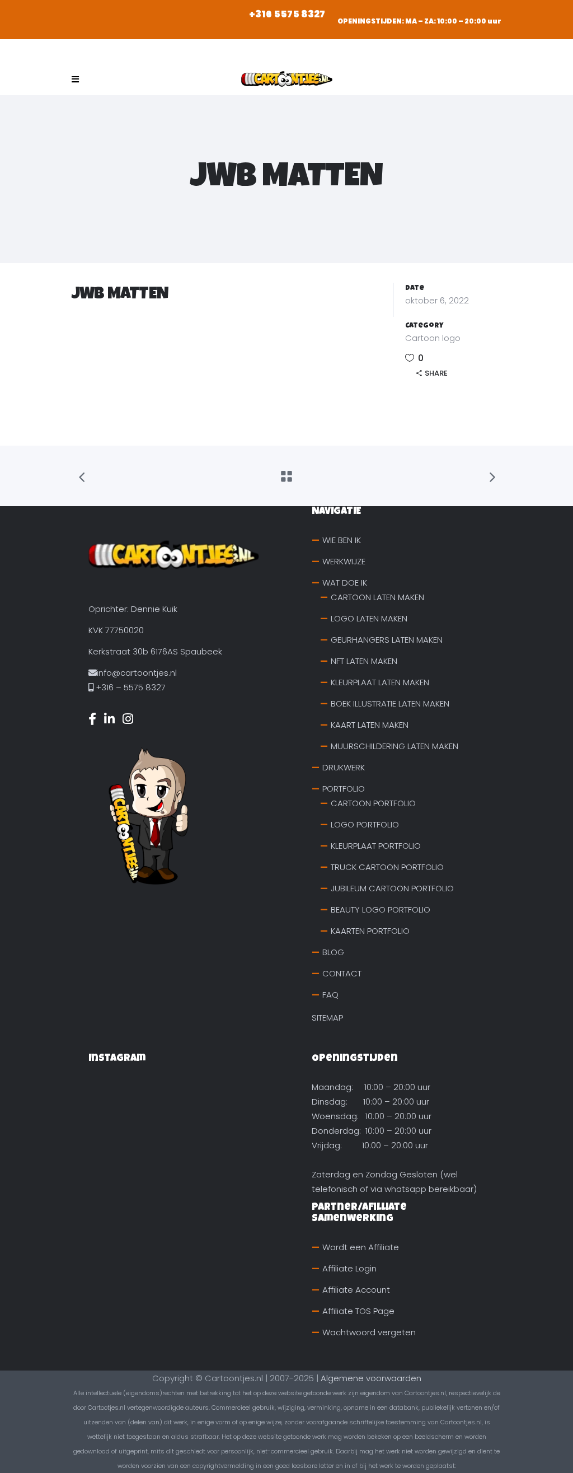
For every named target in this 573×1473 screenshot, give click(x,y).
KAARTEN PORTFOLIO (370, 931)
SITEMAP (327, 1017)
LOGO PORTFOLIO (365, 824)
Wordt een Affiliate (360, 1247)
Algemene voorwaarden (371, 1378)
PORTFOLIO (343, 788)
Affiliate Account (356, 1290)
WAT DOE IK (344, 582)
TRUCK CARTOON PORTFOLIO (387, 867)
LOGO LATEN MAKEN (369, 618)
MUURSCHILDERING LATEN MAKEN (394, 746)
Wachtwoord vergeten (369, 1332)
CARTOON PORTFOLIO (373, 803)
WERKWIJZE (343, 561)
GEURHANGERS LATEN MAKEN (387, 640)
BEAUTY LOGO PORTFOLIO (380, 909)
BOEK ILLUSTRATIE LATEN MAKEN (390, 703)
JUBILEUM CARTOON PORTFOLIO (392, 888)
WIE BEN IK (341, 540)
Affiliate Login (349, 1268)
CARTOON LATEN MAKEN (377, 597)
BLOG (333, 952)
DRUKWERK (343, 767)
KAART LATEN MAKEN (369, 725)
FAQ (330, 994)
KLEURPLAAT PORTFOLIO (376, 846)
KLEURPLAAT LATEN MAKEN (380, 682)
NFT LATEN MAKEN (364, 661)
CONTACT (341, 973)
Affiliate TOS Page (358, 1311)
